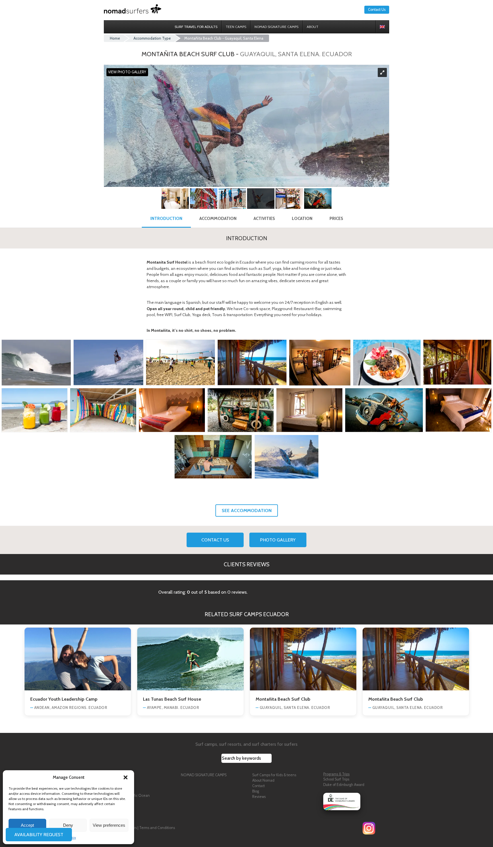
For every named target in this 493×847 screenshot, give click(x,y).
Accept (27, 825)
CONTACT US (215, 540)
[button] (125, 777)
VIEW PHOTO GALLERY (127, 72)
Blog (255, 791)
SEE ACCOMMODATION (247, 510)
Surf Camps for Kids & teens (274, 775)
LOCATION (302, 218)
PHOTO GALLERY (278, 540)
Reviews (259, 797)
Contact (258, 786)
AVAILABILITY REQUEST (39, 834)
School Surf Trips (336, 779)
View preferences (109, 825)
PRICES (336, 218)
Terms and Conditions (157, 828)
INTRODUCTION (166, 218)
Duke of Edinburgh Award (343, 785)
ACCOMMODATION (218, 218)
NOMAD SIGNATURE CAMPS (204, 775)
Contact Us (376, 9)
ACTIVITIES (264, 218)
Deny (68, 825)
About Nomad (263, 780)
